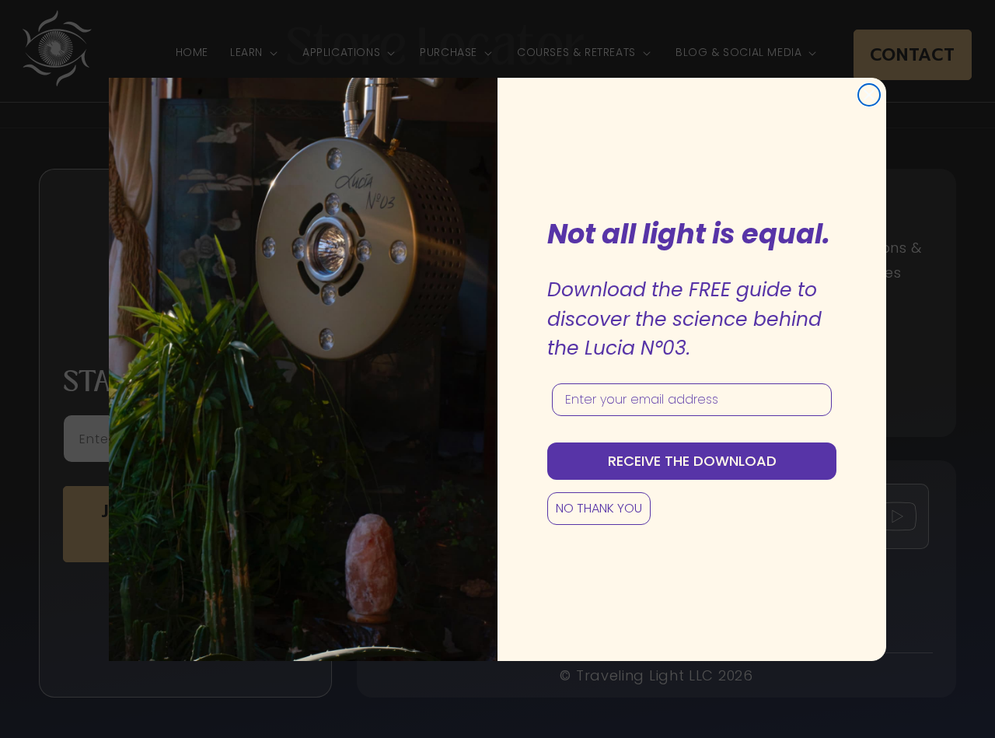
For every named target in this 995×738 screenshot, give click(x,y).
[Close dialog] (869, 95)
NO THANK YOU (599, 508)
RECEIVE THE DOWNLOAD (692, 460)
